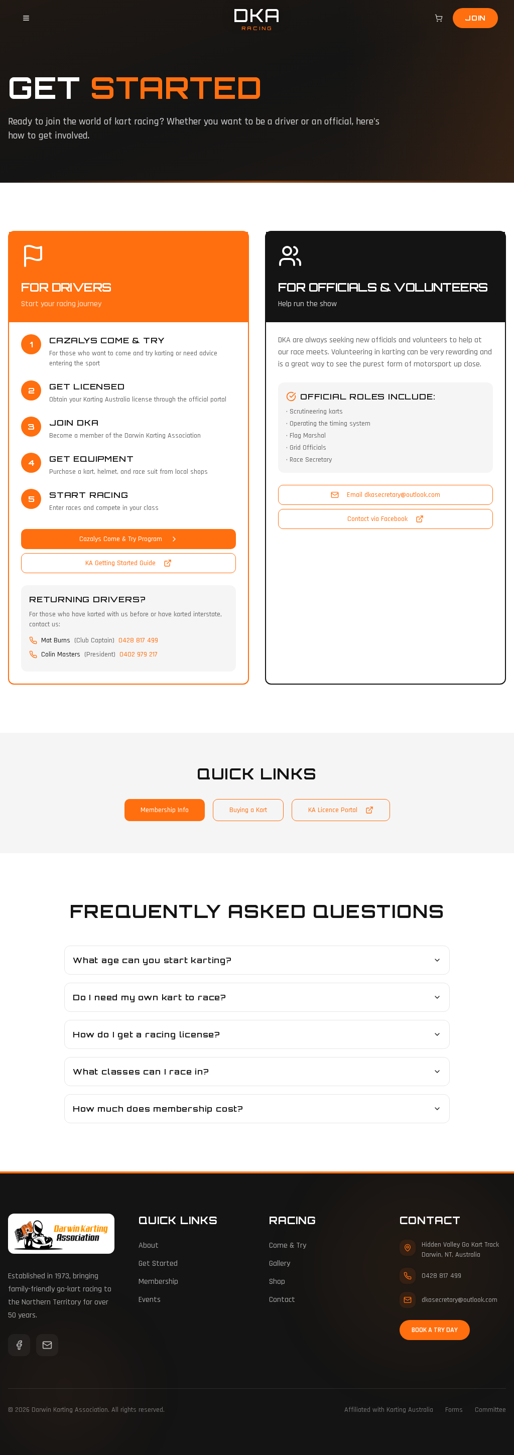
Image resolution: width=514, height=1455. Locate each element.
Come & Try (287, 1245)
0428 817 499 (138, 640)
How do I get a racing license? (146, 1034)
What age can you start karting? (152, 960)
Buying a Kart (248, 810)
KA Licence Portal (332, 810)
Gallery (279, 1263)
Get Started (158, 1263)
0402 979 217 (138, 654)
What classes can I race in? (141, 1072)
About (149, 1245)
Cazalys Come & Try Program (120, 539)
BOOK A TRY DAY (435, 1330)
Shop (277, 1281)
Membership (158, 1281)
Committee (490, 1409)
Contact (282, 1299)
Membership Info (165, 810)
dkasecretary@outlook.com (459, 1299)
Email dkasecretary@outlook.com (393, 494)
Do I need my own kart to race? (149, 997)
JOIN (475, 18)
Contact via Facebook (377, 518)
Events (150, 1299)
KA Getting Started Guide (120, 563)
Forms (454, 1409)
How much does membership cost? (158, 1109)
